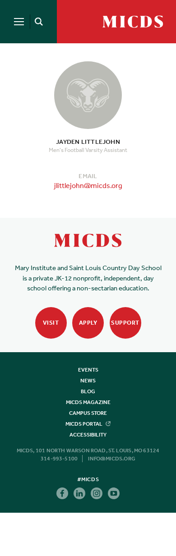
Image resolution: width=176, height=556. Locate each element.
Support (125, 322)
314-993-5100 (59, 458)
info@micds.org (111, 458)
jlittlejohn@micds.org (88, 185)
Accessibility (88, 434)
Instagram (96, 493)
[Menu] (19, 22)
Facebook (62, 493)
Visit (51, 322)
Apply (88, 322)
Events (88, 369)
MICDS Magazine (88, 402)
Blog (88, 391)
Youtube (114, 493)
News (88, 380)
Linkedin (79, 493)
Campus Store (88, 413)
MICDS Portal (84, 423)
